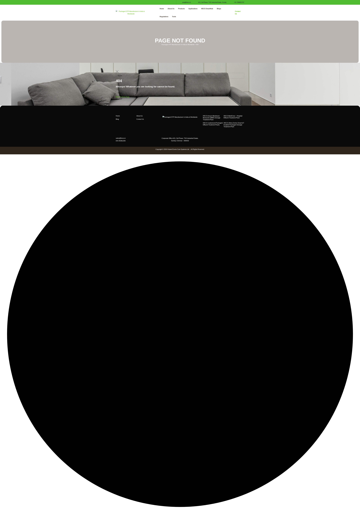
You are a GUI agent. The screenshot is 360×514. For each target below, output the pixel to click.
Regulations (164, 16)
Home (162, 8)
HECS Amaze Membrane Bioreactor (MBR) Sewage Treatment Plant (211, 117)
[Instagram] (123, 2)
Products (181, 8)
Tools (174, 16)
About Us (171, 8)
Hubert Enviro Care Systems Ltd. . (179, 149)
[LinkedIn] (120, 2)
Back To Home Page (122, 97)
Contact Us (140, 119)
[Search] (356, 81)
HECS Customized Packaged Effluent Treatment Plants (213, 124)
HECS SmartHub (207, 8)
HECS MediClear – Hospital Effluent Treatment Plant (233, 117)
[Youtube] (127, 2)
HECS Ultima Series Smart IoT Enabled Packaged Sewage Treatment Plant (234, 124)
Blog (117, 119)
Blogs (219, 8)
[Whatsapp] (130, 2)
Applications (192, 8)
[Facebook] (117, 2)
